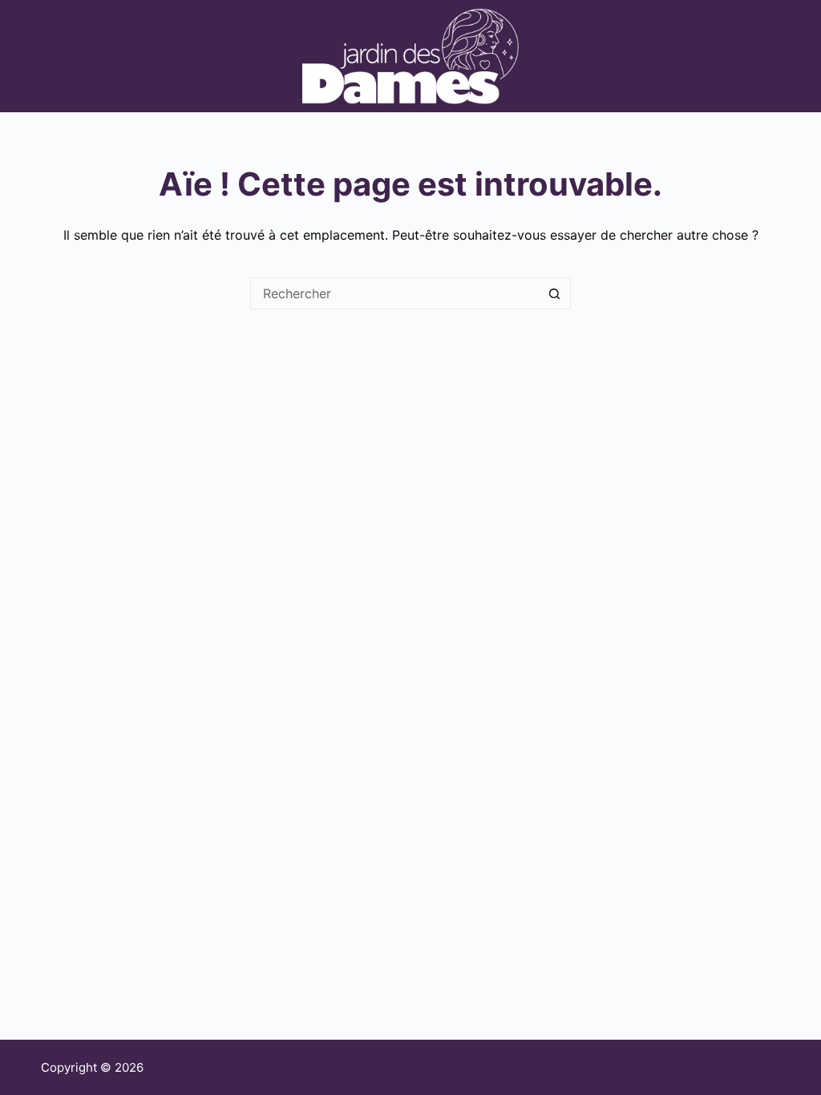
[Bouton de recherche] (555, 293)
